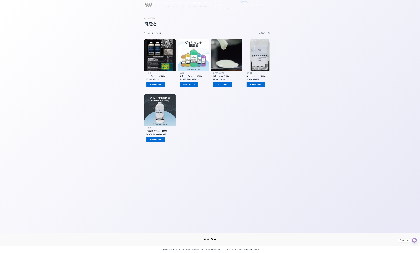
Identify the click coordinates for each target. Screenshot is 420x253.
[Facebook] (205, 239)
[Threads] (212, 239)
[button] (235, 1)
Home (146, 18)
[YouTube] (215, 239)
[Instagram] (208, 239)
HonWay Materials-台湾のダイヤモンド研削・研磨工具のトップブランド (182, 4)
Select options (156, 84)
